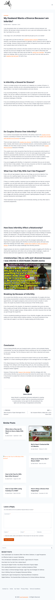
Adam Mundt (8, 24)
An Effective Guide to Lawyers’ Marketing (13, 557)
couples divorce (46, 134)
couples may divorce (25, 142)
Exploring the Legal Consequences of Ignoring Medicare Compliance (20, 574)
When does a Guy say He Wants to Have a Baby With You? (14, 431)
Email (23, 532)
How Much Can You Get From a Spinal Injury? (14, 562)
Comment (7, 514)
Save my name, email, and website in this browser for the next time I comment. (24, 535)
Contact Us (5, 588)
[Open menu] (52, 5)
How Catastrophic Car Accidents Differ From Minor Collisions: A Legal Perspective (24, 554)
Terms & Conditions (35, 588)
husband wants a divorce (31, 39)
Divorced (6, 15)
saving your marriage (38, 52)
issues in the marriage (24, 372)
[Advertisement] (27, 68)
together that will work (12, 56)
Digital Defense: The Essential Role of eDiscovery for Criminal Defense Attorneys (23, 577)
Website (39, 532)
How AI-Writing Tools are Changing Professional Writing (16, 572)
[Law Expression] (8, 5)
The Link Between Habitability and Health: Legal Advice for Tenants (20, 559)
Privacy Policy (24, 588)
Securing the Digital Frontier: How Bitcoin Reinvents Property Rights (20, 564)
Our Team (17, 588)
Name (6, 532)
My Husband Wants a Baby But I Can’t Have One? (41, 412)
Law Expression (24, 597)
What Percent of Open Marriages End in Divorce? (14, 412)
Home (11, 588)
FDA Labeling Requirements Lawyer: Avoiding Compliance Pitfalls (19, 567)
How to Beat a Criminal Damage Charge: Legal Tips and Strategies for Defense (23, 569)
